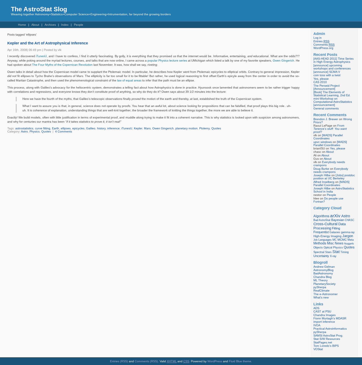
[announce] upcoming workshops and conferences (332, 67)
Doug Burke (321, 168)
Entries (321, 41)
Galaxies (335, 232)
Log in (317, 37)
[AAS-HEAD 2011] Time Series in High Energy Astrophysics (333, 60)
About (35, 24)
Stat (336, 251)
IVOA (316, 325)
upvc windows (322, 142)
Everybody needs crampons (330, 170)
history (101, 128)
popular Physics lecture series (167, 60)
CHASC (349, 220)
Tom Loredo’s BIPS (326, 345)
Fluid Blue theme (240, 361)
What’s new (321, 297)
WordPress (214, 361)
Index (65, 24)
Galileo (90, 128)
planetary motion (186, 128)
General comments (326, 108)
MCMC (342, 239)
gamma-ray (348, 232)
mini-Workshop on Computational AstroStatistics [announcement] (332, 102)
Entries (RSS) (119, 361)
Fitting (336, 228)
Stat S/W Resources (326, 339)
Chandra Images (324, 315)
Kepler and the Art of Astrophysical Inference (47, 43)
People (78, 24)
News (339, 243)
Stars (328, 252)
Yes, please (321, 78)
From (330, 129)
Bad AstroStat (321, 220)
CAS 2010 (320, 82)
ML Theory (320, 280)
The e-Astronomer (325, 294)
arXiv (335, 215)
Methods (319, 243)
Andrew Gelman (324, 266)
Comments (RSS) (146, 361)
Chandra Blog (322, 277)
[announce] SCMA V (326, 71)
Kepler (138, 128)
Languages (325, 239)
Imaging (336, 236)
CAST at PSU (322, 311)
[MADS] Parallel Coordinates (328, 137)
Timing (344, 252)
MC (334, 239)
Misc (330, 243)
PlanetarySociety (324, 283)
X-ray (333, 256)
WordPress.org (323, 48)
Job (315, 239)
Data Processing (329, 226)
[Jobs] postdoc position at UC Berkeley (334, 177)
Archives (50, 24)
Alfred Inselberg (323, 182)
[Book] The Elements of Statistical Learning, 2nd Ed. (331, 94)
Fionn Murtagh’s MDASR (329, 318)
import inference (324, 321)
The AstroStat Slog (39, 9)
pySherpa (319, 287)
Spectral (318, 252)
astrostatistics (24, 128)
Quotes (216, 128)
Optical (328, 247)
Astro (24, 131)
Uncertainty (321, 256)
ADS (316, 308)
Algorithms (321, 216)
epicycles (78, 128)
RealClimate (321, 290)
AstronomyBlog (323, 270)
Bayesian (337, 220)
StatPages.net (322, 342)
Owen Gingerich (283, 60)
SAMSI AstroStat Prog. (328, 335)
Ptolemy (204, 128)
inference (113, 128)
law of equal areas (129, 80)
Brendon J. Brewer (325, 119)
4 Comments (63, 131)
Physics (35, 131)
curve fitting (42, 128)
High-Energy (321, 236)
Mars (147, 128)
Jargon (347, 236)
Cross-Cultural (325, 224)
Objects (318, 247)
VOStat (318, 349)
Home (22, 24)
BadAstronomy (323, 273)
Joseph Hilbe (322, 175)
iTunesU (41, 56)
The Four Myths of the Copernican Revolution (62, 64)
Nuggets (349, 243)
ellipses (66, 128)
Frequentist (321, 232)
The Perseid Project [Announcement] (326, 87)
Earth (55, 128)
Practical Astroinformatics (330, 328)
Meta (351, 239)
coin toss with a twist (326, 75)
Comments (324, 44)
